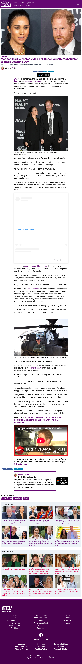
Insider (67, 623)
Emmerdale (41, 628)
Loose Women (14, 625)
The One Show (41, 615)
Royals (3, 56)
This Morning (15, 623)
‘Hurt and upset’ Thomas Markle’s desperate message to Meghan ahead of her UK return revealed (13, 522)
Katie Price (67, 620)
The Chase (15, 628)
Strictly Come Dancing (40, 618)
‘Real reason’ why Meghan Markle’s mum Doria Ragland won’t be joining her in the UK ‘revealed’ (67, 522)
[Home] (6, 3)
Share (37, 71)
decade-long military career (35, 266)
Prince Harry (18, 498)
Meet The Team (21, 647)
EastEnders (41, 625)
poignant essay (34, 368)
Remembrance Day (33, 81)
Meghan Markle (6, 498)
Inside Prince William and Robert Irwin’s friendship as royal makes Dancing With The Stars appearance (37, 420)
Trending (67, 618)
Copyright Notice (61, 649)
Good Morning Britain (15, 620)
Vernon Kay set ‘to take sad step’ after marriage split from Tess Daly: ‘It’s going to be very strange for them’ (40, 592)
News (15, 615)
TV (15, 618)
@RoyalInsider (20, 464)
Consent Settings (61, 644)
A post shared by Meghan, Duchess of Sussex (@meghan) (41, 260)
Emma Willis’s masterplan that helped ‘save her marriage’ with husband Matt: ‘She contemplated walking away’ (13, 592)
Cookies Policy (41, 649)
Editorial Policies (21, 649)
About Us (21, 644)
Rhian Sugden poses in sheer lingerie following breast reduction (13, 569)
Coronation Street (41, 623)
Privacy (61, 647)
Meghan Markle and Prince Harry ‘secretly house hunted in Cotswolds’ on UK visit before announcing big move (67, 542)
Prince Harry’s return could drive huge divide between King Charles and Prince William (40, 522)
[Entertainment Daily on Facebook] (41, 635)
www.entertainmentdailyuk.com (38, 654)
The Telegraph (33, 289)
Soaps (41, 620)
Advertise (41, 644)
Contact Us (41, 647)
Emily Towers (11, 67)
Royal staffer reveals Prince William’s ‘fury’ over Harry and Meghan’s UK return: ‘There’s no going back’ (14, 541)
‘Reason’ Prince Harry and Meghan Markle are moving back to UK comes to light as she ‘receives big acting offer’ (40, 542)
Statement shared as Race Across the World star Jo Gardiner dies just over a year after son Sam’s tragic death (67, 570)
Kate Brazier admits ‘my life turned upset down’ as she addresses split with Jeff (66, 591)
